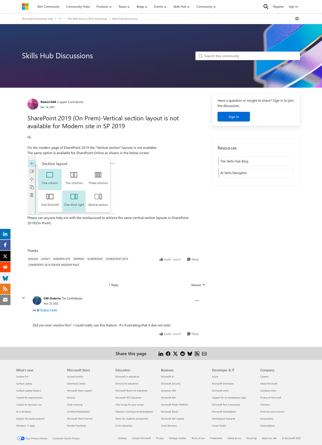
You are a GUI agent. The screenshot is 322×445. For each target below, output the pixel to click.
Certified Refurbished (78, 411)
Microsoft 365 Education (128, 397)
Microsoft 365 (168, 397)
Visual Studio (219, 425)
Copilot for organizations (29, 397)
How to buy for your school (129, 404)
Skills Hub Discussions (125, 18)
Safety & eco (234, 438)
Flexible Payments (76, 425)
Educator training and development (134, 411)
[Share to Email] (204, 353)
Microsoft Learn (220, 390)
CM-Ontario (52, 298)
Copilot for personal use (29, 404)
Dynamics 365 (168, 390)
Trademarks (216, 438)
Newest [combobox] (198, 285)
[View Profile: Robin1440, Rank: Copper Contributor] (32, 104)
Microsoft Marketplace (224, 411)
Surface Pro (22, 376)
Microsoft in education (127, 376)
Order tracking (74, 404)
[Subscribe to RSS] (197, 353)
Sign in (233, 116)
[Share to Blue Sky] (190, 353)
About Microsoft (268, 383)
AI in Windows (23, 411)
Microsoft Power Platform (174, 404)
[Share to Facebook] (168, 353)
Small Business (169, 425)
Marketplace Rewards (223, 418)
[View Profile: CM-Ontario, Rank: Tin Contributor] (37, 300)
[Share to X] (175, 353)
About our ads (269, 438)
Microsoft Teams (169, 411)
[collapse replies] (23, 298)
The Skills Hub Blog (234, 161)
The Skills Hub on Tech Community (87, 18)
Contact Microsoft (141, 438)
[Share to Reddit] (182, 353)
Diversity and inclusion (272, 411)
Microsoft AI (167, 376)
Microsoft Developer (223, 383)
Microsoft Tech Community (226, 404)
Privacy (160, 438)
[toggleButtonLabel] (297, 19)
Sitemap (122, 438)
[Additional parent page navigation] (60, 19)
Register (278, 6)
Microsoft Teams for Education (131, 390)
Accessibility (266, 418)
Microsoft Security (170, 383)
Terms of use (198, 438)
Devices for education (126, 383)
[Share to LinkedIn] (161, 353)
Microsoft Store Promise (80, 418)
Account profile (75, 376)
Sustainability (267, 425)
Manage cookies (177, 438)
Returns (71, 397)
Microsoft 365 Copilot (172, 418)
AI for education (123, 425)
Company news (268, 390)
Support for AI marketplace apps (229, 397)
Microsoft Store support (79, 390)
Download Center (76, 383)
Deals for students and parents (131, 418)
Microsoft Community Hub (37, 18)
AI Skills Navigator (233, 173)
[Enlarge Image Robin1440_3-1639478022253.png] (71, 185)
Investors (265, 404)
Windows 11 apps (25, 425)
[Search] (266, 6)
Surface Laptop (24, 383)
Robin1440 (48, 102)
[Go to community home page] (25, 6)
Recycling (251, 438)
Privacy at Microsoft (270, 397)
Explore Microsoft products (30, 418)
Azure (215, 376)
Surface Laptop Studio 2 (28, 390)
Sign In (293, 6)
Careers (264, 376)
